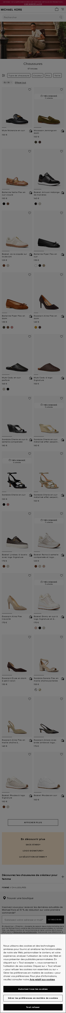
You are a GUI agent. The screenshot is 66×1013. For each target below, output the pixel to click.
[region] (33, 973)
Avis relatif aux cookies (42, 979)
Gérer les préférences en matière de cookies (33, 998)
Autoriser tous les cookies (33, 989)
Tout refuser (33, 1007)
